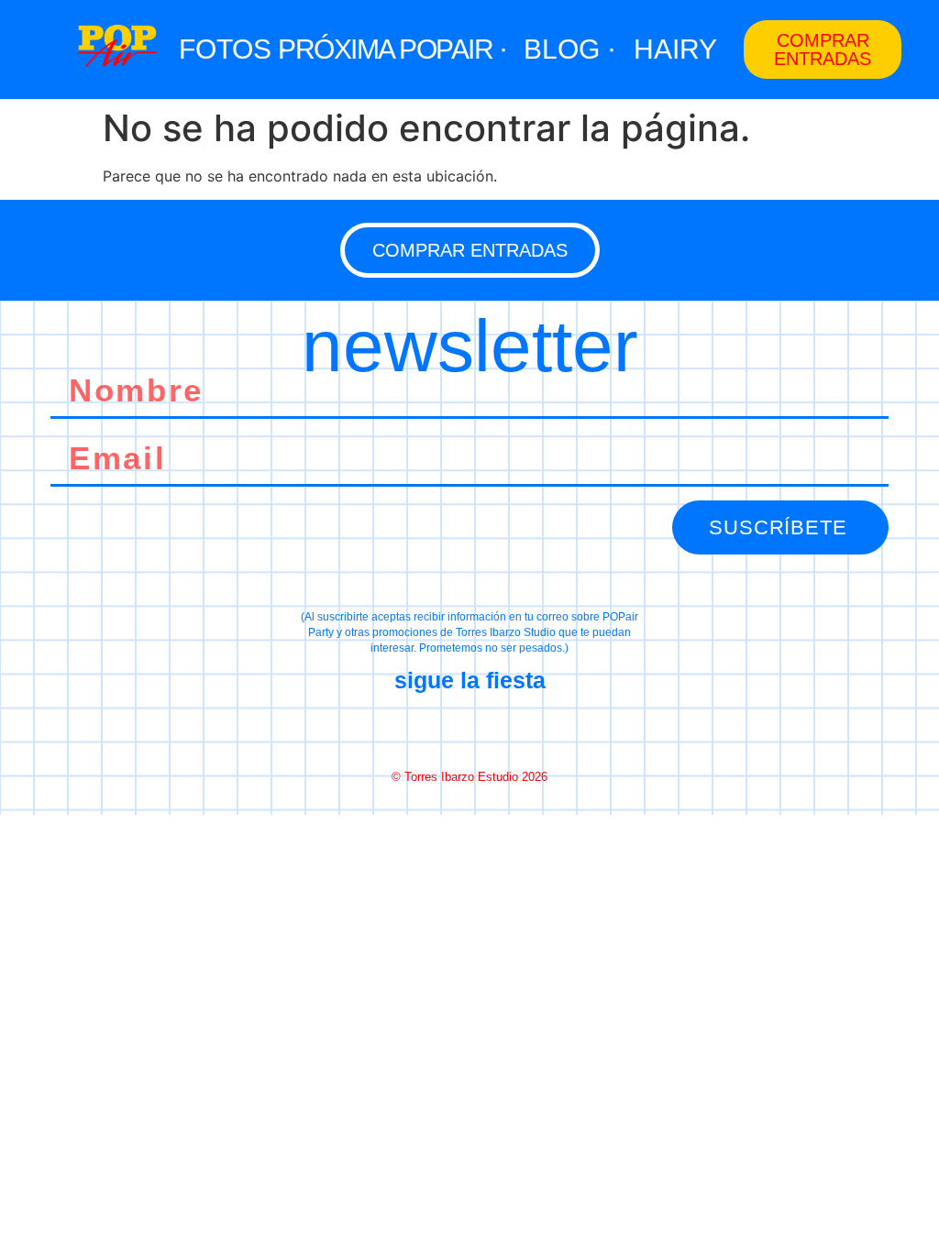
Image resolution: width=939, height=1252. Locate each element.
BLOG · (570, 49)
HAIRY (675, 49)
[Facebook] (404, 729)
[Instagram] (469, 729)
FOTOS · (233, 49)
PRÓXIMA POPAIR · (392, 49)
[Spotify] (535, 729)
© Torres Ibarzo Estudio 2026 (469, 777)
